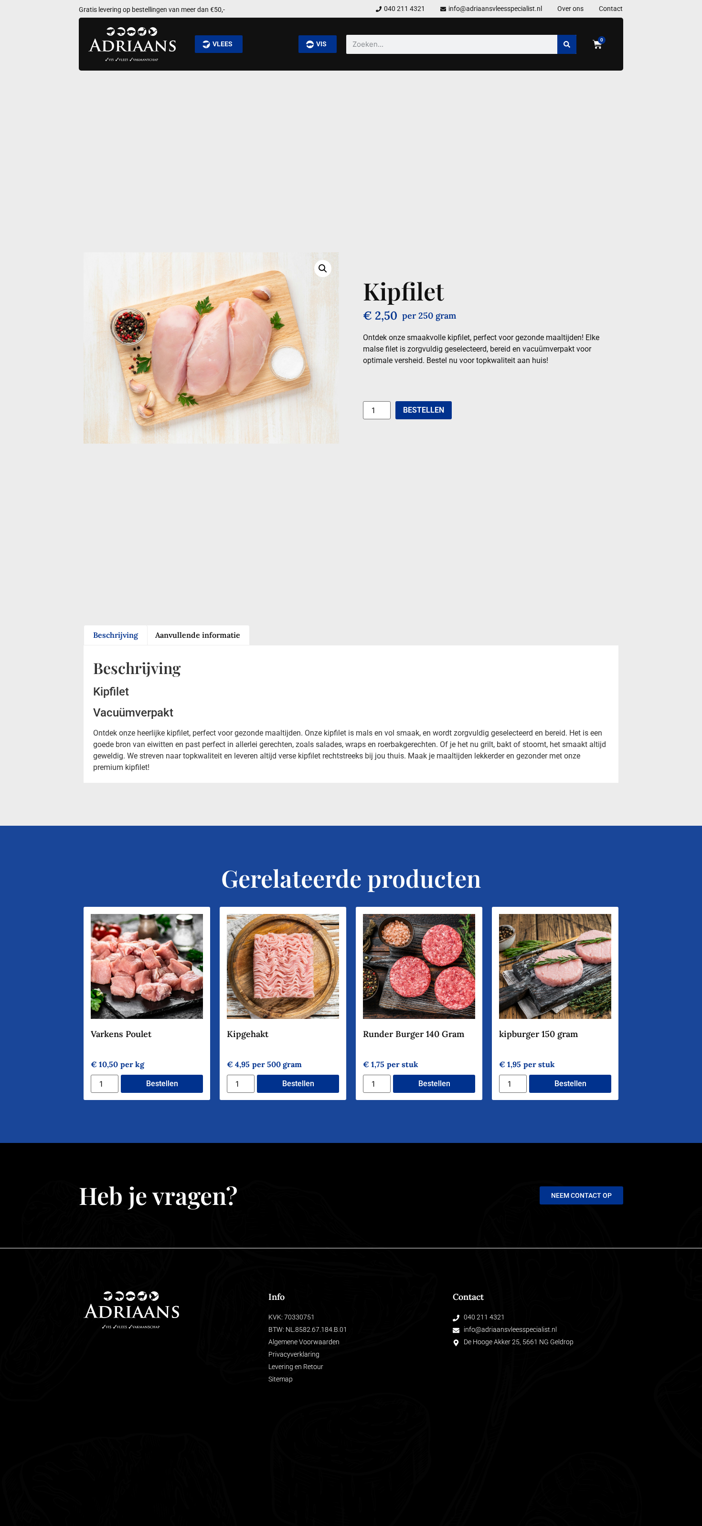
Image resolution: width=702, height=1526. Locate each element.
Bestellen (423, 410)
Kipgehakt (247, 1033)
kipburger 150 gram (538, 1033)
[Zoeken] (566, 44)
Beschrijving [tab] (115, 635)
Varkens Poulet (121, 1033)
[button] (322, 268)
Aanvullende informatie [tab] (197, 635)
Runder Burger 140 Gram (413, 1033)
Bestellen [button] (162, 1083)
